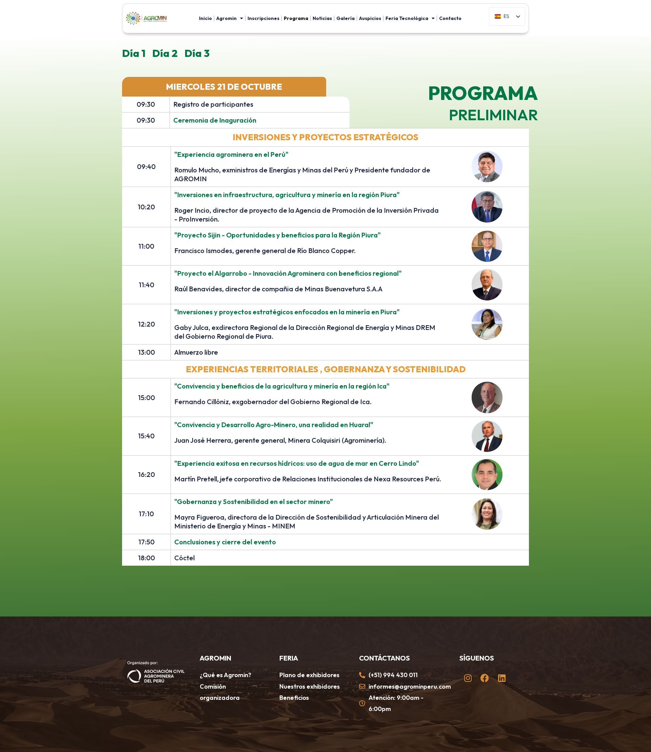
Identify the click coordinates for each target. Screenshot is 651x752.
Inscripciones (263, 18)
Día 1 (133, 53)
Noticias (322, 18)
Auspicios (370, 18)
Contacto (450, 18)
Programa (296, 18)
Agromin (226, 18)
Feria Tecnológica (407, 18)
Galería (345, 18)
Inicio (205, 18)
